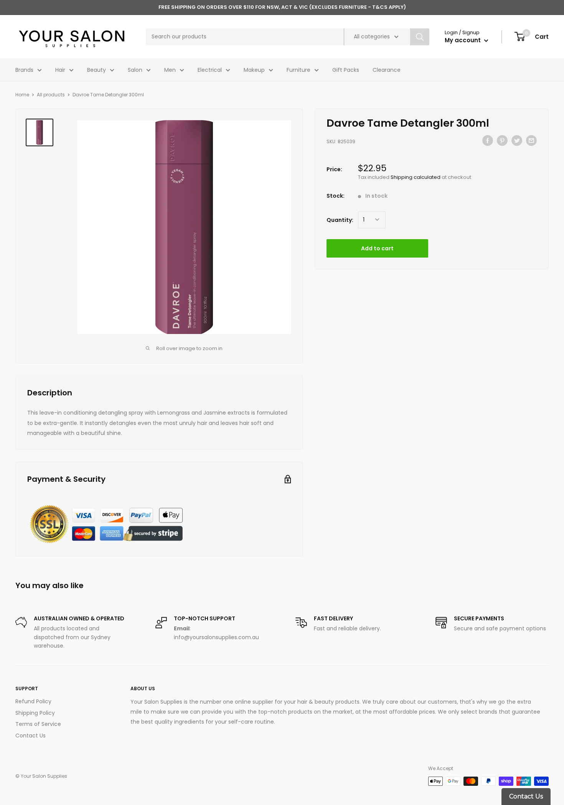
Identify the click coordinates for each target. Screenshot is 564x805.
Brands (24, 70)
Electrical (210, 70)
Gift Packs (345, 70)
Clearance (387, 70)
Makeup (254, 70)
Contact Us (30, 735)
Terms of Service (38, 724)
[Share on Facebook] (487, 140)
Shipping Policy (35, 713)
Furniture (298, 70)
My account (463, 40)
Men (170, 70)
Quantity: (340, 219)
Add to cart (377, 248)
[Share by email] (531, 140)
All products (51, 94)
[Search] (419, 36)
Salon (135, 70)
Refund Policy (33, 701)
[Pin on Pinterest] (502, 140)
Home (22, 94)
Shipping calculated (415, 177)
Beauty (96, 70)
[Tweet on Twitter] (516, 140)
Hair (60, 70)
